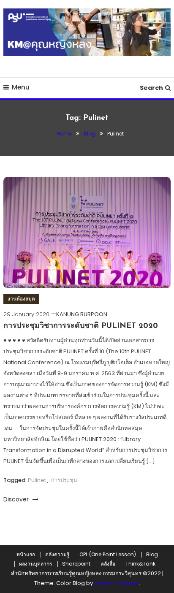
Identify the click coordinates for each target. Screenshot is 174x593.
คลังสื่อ (108, 564)
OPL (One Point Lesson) (107, 555)
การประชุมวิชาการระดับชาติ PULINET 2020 (80, 326)
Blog (152, 555)
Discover (16, 499)
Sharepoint (76, 564)
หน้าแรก (25, 555)
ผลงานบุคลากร (35, 564)
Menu (21, 87)
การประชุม (64, 480)
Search (151, 88)
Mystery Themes (116, 583)
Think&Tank (140, 564)
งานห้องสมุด (21, 298)
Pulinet (37, 480)
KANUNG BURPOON (81, 314)
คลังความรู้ (57, 555)
